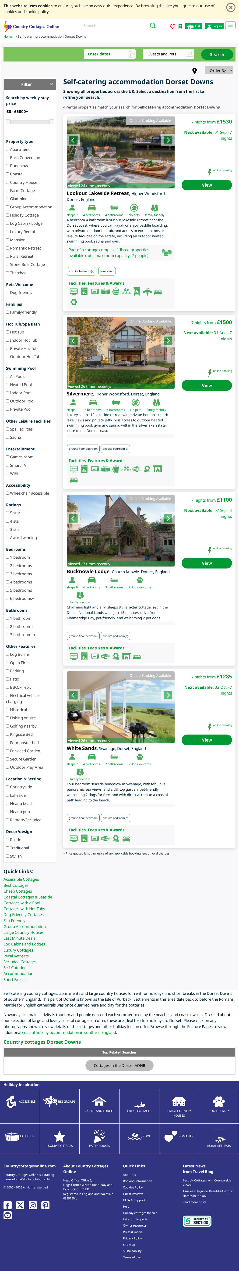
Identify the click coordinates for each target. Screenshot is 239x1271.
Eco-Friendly (14, 920)
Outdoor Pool (21, 401)
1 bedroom (19, 557)
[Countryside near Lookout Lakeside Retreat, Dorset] (121, 152)
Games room (21, 457)
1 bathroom (20, 618)
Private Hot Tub (23, 348)
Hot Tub (16, 332)
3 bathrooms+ (22, 634)
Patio (14, 679)
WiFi (13, 473)
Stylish (15, 856)
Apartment (19, 149)
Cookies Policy (133, 1187)
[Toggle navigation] (230, 25)
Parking (16, 671)
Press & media (133, 1232)
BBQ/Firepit (20, 687)
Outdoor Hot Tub (24, 356)
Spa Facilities (21, 429)
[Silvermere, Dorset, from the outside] (121, 353)
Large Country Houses (24, 932)
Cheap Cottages (18, 891)
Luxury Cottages (18, 950)
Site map (129, 1244)
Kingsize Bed (21, 734)
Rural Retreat (21, 256)
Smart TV (17, 465)
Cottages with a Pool (22, 902)
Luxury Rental (22, 231)
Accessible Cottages (21, 879)
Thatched (18, 272)
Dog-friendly (20, 292)
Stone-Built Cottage (27, 264)
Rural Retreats (16, 956)
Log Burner (19, 654)
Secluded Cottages (20, 961)
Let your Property (135, 1219)
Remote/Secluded (25, 819)
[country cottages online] (32, 26)
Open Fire (18, 662)
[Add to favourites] (172, 27)
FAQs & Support (134, 1200)
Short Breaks (15, 979)
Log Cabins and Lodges (24, 944)
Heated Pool (20, 384)
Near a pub (19, 811)
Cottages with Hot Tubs (24, 908)
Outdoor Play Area (26, 767)
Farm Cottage (22, 190)
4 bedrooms (20, 582)
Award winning (23, 537)
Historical (18, 709)
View (207, 185)
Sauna (15, 437)
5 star (14, 512)
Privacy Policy (132, 1238)
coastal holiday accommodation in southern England (69, 1032)
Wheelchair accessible (29, 493)
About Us (129, 1175)
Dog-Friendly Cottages (24, 914)
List (197, 26)
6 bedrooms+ (21, 598)
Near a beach (21, 803)
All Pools (17, 376)
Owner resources (135, 1225)
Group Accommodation (30, 207)
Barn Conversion (24, 157)
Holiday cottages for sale (140, 1213)
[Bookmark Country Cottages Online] (180, 26)
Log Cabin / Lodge (25, 223)
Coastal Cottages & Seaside (28, 897)
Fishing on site (22, 718)
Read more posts (194, 1202)
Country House (23, 182)
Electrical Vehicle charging (22, 698)
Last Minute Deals (19, 938)
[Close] (230, 7)
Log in (216, 26)
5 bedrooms (20, 590)
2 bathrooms (21, 626)
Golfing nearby (23, 726)
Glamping (18, 198)
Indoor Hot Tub (23, 340)
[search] (151, 25)
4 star (14, 521)
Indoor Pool (20, 392)
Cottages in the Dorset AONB (119, 1065)
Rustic (15, 839)
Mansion (17, 240)
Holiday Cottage (24, 215)
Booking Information (137, 1181)
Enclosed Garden (24, 750)
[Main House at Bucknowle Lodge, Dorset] (121, 531)
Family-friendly (23, 312)
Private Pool (20, 409)
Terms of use (132, 1257)
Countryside (20, 786)
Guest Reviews (133, 1194)
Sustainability (132, 1251)
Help (126, 1206)
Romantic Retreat (25, 248)
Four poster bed (24, 742)
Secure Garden (22, 759)
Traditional (19, 848)
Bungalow (18, 165)
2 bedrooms (20, 565)
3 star (14, 529)
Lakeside (17, 795)
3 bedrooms (20, 573)
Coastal (16, 174)
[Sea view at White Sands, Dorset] (121, 707)
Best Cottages (16, 885)
